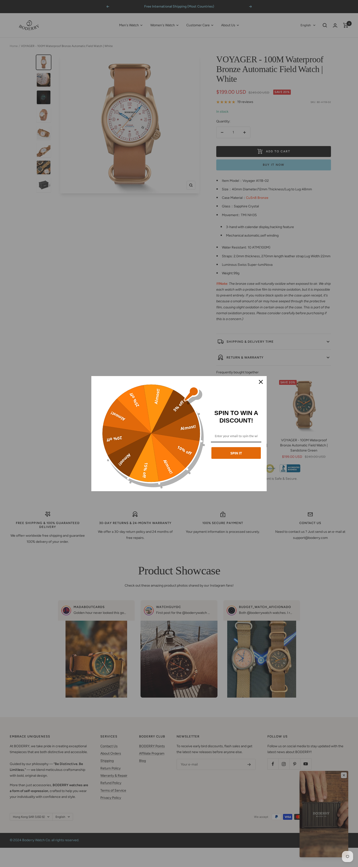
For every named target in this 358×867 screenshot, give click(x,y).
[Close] (261, 382)
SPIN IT (236, 453)
